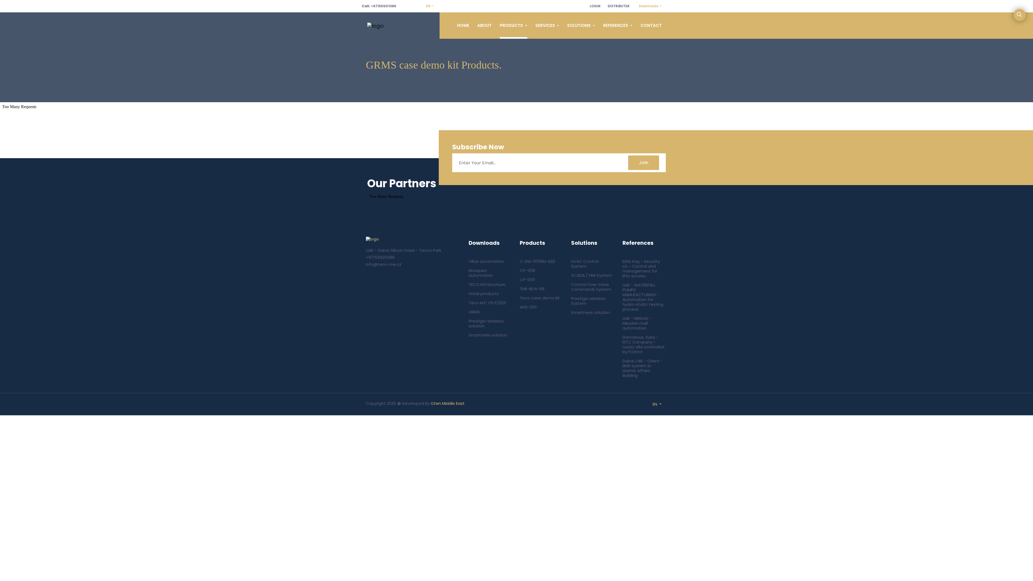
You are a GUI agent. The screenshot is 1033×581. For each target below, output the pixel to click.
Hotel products (484, 293)
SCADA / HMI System (591, 275)
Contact (651, 25)
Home (463, 25)
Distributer (618, 6)
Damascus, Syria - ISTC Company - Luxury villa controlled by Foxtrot (643, 344)
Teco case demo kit (540, 298)
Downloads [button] (649, 6)
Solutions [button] (579, 25)
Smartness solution (488, 335)
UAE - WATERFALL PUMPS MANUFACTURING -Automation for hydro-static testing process (642, 297)
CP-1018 (527, 270)
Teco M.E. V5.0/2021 (487, 303)
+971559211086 (379, 6)
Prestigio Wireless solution (486, 323)
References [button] (616, 25)
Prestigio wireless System (588, 301)
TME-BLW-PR (532, 289)
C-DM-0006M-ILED (537, 261)
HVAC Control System (585, 263)
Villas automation (486, 261)
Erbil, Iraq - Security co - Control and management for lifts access (641, 268)
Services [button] (545, 25)
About (484, 25)
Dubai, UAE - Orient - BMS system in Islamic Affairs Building (642, 368)
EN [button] (428, 6)
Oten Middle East (448, 403)
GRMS (474, 312)
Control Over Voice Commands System (591, 287)
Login (595, 6)
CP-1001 (527, 279)
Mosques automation (481, 273)
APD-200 (528, 307)
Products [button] (512, 25)
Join (643, 163)
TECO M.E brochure (487, 284)
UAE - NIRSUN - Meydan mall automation (636, 323)
